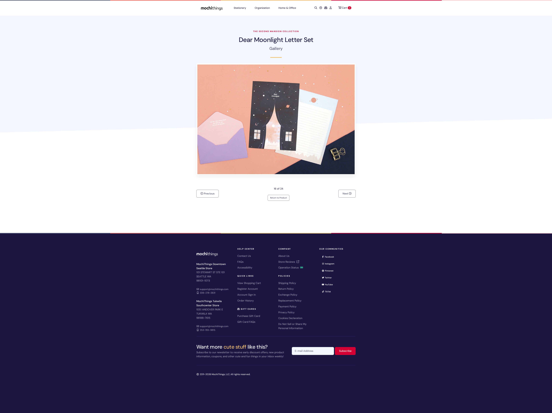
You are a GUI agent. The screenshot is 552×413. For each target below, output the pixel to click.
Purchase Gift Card (248, 316)
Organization (262, 8)
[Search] (315, 8)
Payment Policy (287, 306)
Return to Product (278, 197)
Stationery (240, 8)
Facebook (330, 256)
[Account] (330, 8)
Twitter (329, 277)
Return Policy (286, 289)
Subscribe (347, 351)
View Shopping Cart (249, 283)
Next (346, 193)
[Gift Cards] (325, 8)
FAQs (240, 262)
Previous (208, 193)
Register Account (247, 289)
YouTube (329, 284)
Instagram (330, 263)
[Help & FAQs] (320, 8)
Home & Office (287, 8)
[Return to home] (211, 8)
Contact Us (244, 256)
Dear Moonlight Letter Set (276, 39)
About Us (283, 256)
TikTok (328, 291)
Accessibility (244, 267)
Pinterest (330, 270)
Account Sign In (246, 294)
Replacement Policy (289, 300)
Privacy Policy (286, 312)
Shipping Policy (287, 283)
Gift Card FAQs (246, 322)
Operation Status (288, 267)
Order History (245, 300)
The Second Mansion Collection (276, 31)
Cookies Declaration (290, 318)
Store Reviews (287, 262)
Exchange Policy (287, 294)
